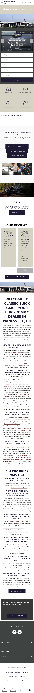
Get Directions (17, 616)
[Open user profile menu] (30, 690)
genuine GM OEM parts (19, 455)
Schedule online (9, 564)
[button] (12, 45)
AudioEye (22, 676)
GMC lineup (17, 352)
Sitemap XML (13, 676)
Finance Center (25, 430)
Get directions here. (19, 488)
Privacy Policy (9, 672)
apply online (25, 434)
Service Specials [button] (17, 151)
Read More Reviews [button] (17, 277)
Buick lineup (22, 359)
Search (17, 80)
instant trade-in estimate (21, 428)
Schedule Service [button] (17, 146)
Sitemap (26, 672)
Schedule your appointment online (17, 459)
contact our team (24, 585)
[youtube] (19, 632)
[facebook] (14, 632)
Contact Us (18, 672)
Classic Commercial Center (19, 521)
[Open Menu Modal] (2, 2)
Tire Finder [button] (17, 212)
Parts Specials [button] (17, 155)
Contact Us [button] (17, 591)
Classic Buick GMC (21, 667)
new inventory (11, 511)
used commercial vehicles (13, 528)
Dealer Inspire (26, 680)
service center (13, 447)
